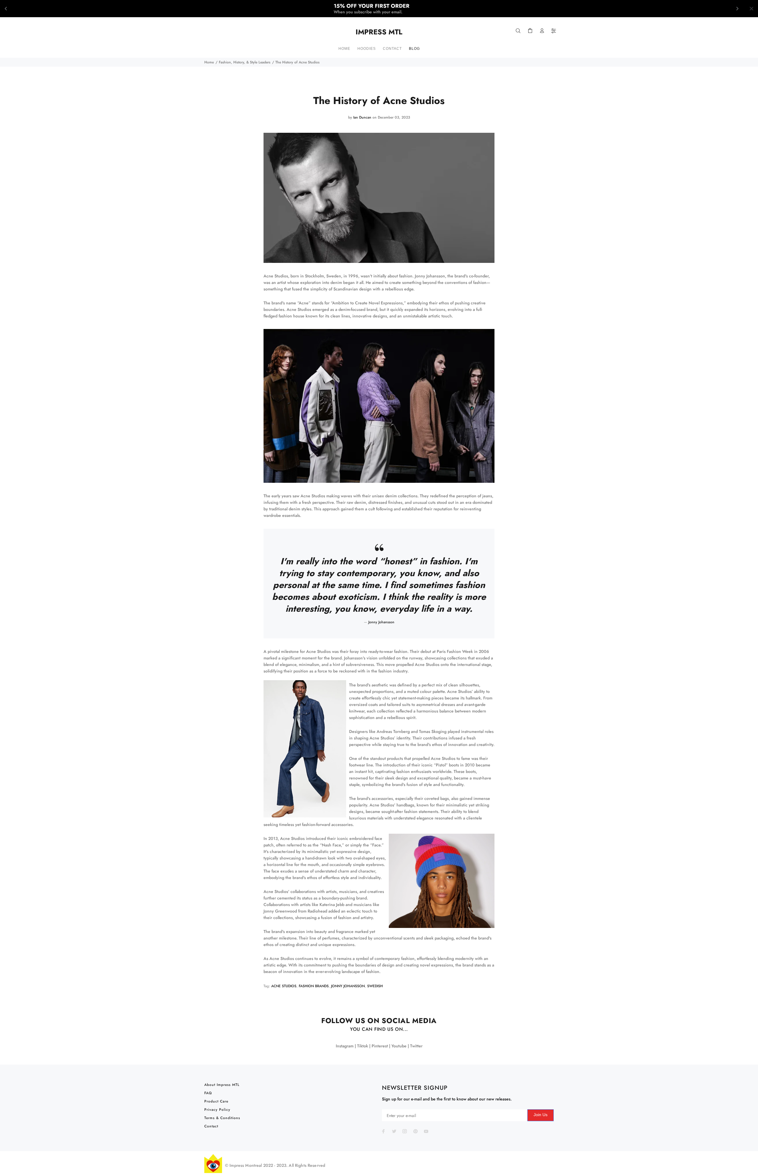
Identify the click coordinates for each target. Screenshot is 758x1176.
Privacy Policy (217, 1109)
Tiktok (362, 1046)
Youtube (399, 1046)
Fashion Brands (314, 986)
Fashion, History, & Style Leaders (244, 62)
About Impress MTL (222, 1084)
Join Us (540, 1114)
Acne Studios (283, 986)
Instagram (345, 1046)
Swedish (375, 986)
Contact (211, 1126)
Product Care (216, 1101)
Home (209, 62)
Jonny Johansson (348, 986)
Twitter (416, 1046)
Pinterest (380, 1046)
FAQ (208, 1093)
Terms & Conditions (222, 1118)
